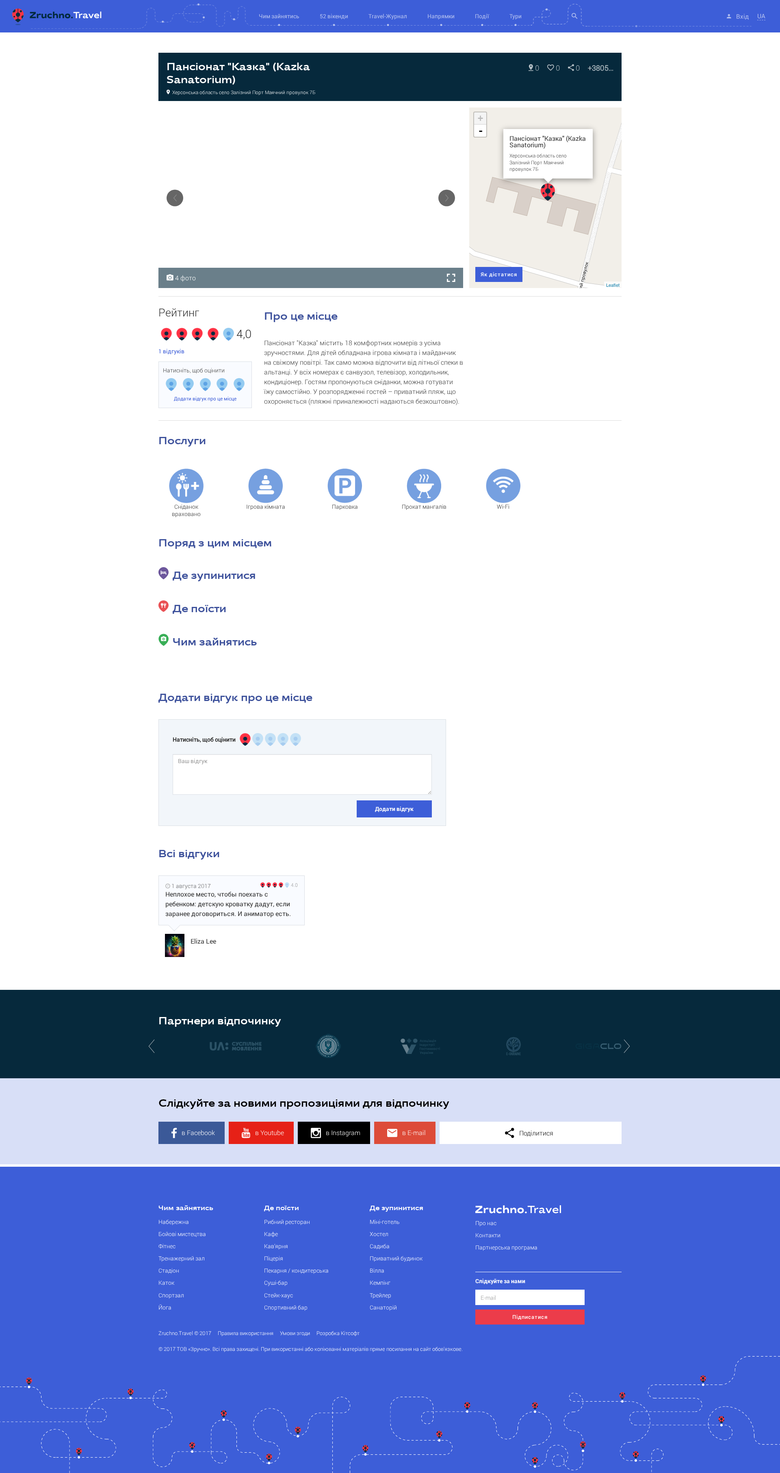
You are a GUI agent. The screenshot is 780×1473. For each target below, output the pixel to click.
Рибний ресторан (287, 1222)
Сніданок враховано (186, 510)
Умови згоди (295, 1333)
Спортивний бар (286, 1307)
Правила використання (245, 1333)
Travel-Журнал (387, 16)
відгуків (171, 351)
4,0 (243, 334)
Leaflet (613, 285)
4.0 (294, 885)
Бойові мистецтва (182, 1234)
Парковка (345, 506)
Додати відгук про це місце (205, 398)
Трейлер (380, 1295)
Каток (166, 1282)
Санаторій (383, 1307)
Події (482, 16)
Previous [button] (175, 197)
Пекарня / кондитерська (296, 1270)
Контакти (487, 1235)
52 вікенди (334, 16)
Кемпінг (380, 1282)
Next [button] (446, 197)
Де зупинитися (396, 1208)
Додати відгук (394, 809)
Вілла (377, 1270)
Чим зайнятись (185, 1208)
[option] (310, 198)
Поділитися (535, 1133)
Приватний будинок (396, 1258)
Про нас (485, 1223)
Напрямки (441, 16)
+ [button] (480, 118)
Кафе (271, 1234)
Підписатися (530, 1316)
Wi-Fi (503, 506)
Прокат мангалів (424, 506)
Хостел (379, 1234)
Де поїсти (281, 1208)
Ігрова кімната (265, 506)
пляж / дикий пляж (278, 116)
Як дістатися (499, 274)
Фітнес (167, 1246)
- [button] (480, 130)
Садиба (380, 1246)
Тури (515, 16)
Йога (164, 1307)
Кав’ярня (276, 1246)
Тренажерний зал (181, 1258)
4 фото (184, 277)
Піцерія (273, 1258)
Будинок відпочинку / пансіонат (205, 116)
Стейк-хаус (278, 1295)
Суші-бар (276, 1282)
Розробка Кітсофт (338, 1333)
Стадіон (168, 1270)
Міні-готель (385, 1222)
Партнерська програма (506, 1247)
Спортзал (171, 1295)
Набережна (173, 1222)
